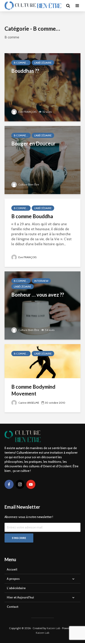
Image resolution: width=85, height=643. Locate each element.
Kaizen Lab (53, 628)
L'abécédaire (43, 62)
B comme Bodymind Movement (33, 390)
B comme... (21, 62)
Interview (41, 281)
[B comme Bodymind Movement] (42, 361)
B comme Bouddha (32, 216)
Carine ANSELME (28, 402)
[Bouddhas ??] (42, 87)
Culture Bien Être (28, 184)
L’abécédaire (16, 588)
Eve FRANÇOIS (27, 111)
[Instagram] (19, 484)
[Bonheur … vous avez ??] (42, 305)
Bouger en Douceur (33, 143)
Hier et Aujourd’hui (20, 597)
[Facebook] (9, 484)
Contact (12, 607)
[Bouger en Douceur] (42, 160)
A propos (13, 579)
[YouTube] (30, 484)
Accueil (12, 569)
